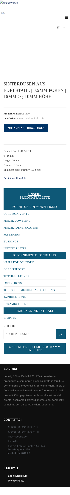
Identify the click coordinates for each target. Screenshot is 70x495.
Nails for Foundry (19, 262)
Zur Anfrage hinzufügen (26, 128)
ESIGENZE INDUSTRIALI (34, 310)
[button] (43, 28)
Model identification (21, 227)
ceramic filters (16, 303)
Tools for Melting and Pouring (29, 290)
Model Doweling (17, 220)
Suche (9, 326)
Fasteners (12, 234)
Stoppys (10, 317)
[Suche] (60, 334)
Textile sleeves (16, 276)
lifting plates (15, 248)
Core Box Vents (16, 213)
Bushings (11, 241)
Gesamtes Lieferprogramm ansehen (35, 348)
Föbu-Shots (13, 283)
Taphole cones (15, 296)
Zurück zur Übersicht (15, 178)
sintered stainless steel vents (29, 118)
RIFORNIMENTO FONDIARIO (34, 255)
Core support (14, 269)
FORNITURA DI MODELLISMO (34, 206)
